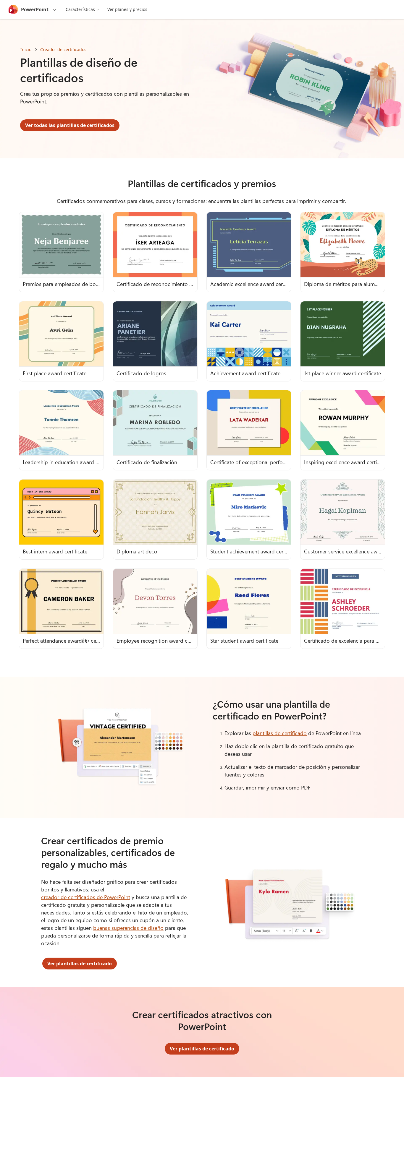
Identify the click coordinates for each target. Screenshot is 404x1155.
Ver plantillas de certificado (79, 963)
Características (80, 9)
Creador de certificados (63, 49)
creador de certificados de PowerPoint (85, 897)
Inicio (25, 49)
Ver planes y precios (127, 9)
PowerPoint (35, 9)
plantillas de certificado (280, 733)
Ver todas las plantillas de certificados (69, 125)
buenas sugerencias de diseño (128, 927)
